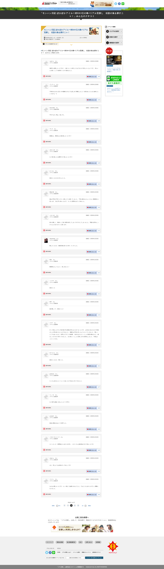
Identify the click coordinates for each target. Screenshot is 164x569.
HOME (58, 552)
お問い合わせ (89, 542)
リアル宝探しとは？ (66, 552)
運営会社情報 (60, 542)
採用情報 (98, 542)
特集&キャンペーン (86, 552)
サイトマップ (50, 542)
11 (74, 505)
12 (78, 505)
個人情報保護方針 (71, 542)
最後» (89, 505)
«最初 (53, 505)
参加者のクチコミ (97, 552)
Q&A (80, 542)
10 (71, 505)
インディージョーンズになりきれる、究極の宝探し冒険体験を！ (113, 70)
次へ (83, 505)
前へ (60, 505)
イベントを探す (76, 552)
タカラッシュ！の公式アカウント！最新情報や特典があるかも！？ (113, 90)
